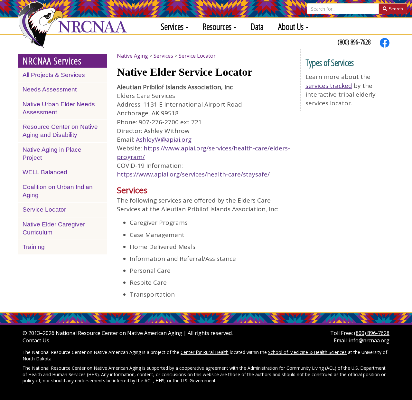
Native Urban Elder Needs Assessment (59, 108)
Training (34, 246)
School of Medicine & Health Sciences (307, 352)
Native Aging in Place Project (52, 153)
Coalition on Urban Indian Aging (58, 191)
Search (395, 8)
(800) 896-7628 (354, 41)
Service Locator (44, 209)
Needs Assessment (50, 89)
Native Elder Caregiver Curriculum (54, 228)
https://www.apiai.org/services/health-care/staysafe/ (193, 174)
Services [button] (173, 26)
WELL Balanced (45, 172)
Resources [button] (218, 26)
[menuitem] (172, 26)
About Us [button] (291, 26)
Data (257, 26)
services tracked (328, 85)
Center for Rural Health (205, 352)
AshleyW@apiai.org (164, 139)
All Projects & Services (54, 74)
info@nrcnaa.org (369, 340)
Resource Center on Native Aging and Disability (60, 130)
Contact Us (36, 340)
